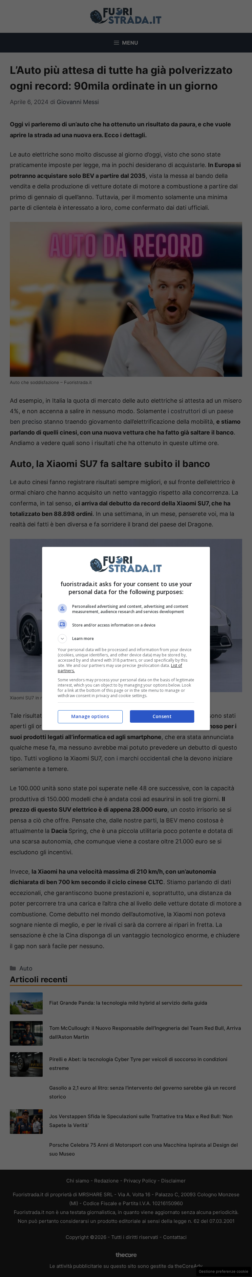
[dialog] (126, 638)
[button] (126, 638)
